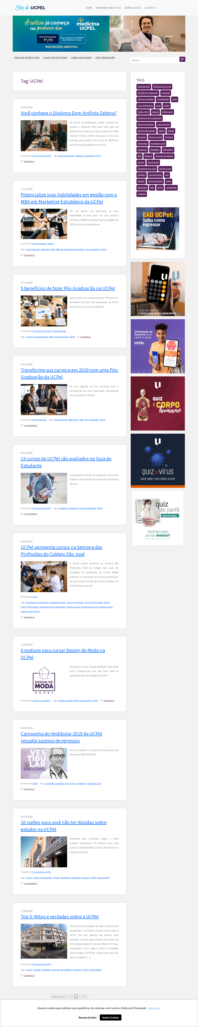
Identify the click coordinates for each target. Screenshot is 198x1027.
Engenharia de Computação (52, 607)
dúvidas (155, 112)
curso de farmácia (75, 602)
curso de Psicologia (93, 602)
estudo (161, 130)
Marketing (45, 249)
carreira (29, 336)
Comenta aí (29, 161)
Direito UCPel (143, 112)
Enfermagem (33, 607)
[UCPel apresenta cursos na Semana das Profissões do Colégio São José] (44, 576)
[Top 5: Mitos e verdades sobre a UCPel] (44, 941)
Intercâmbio (168, 149)
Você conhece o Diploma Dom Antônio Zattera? (68, 113)
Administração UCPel (162, 86)
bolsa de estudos (67, 155)
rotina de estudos (155, 181)
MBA (53, 249)
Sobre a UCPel (132, 7)
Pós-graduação (105, 57)
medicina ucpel (105, 607)
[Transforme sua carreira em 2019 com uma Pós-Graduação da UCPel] (44, 399)
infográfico (154, 149)
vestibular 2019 (94, 783)
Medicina (148, 156)
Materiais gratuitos (108, 7)
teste (152, 187)
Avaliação (63, 508)
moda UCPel (85, 700)
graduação (89, 155)
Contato (150, 7)
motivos (86, 877)
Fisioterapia (142, 143)
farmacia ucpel (73, 607)
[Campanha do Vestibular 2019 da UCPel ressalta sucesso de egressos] (44, 763)
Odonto (141, 162)
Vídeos (50, 243)
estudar (56, 877)
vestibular (81, 783)
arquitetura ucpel (58, 602)
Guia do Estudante (87, 508)
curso (174, 99)
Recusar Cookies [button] (88, 1017)
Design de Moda (65, 700)
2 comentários (30, 425)
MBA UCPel (74, 419)
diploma (79, 155)
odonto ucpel (27, 611)
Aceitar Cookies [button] (110, 1017)
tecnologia (142, 187)
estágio (171, 130)
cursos (29, 877)
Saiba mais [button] (154, 1008)
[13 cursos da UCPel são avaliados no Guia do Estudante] (44, 488)
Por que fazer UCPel (27, 57)
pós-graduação (93, 249)
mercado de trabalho (61, 969)
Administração (144, 86)
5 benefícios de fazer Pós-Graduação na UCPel (68, 288)
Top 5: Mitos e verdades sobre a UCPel (60, 916)
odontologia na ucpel (147, 168)
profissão (77, 969)
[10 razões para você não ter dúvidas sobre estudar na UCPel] (44, 851)
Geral (34, 596)
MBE (82, 419)
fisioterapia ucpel (89, 607)
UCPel (98, 155)
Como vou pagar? (81, 57)
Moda (76, 700)
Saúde (168, 181)
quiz (167, 175)
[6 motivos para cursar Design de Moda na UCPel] (44, 680)
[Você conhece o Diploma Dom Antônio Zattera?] (44, 135)
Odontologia (153, 162)
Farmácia (169, 137)
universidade (103, 877)
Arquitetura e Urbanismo (37, 602)
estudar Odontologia (146, 130)
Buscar (182, 59)
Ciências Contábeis (146, 99)
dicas (158, 105)
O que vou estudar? (55, 57)
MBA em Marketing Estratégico (70, 249)
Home (89, 7)
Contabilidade (163, 99)
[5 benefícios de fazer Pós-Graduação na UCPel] (44, 311)
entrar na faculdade (42, 877)
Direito (166, 105)
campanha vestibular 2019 (57, 783)
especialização (33, 249)
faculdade (65, 877)
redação (141, 181)
